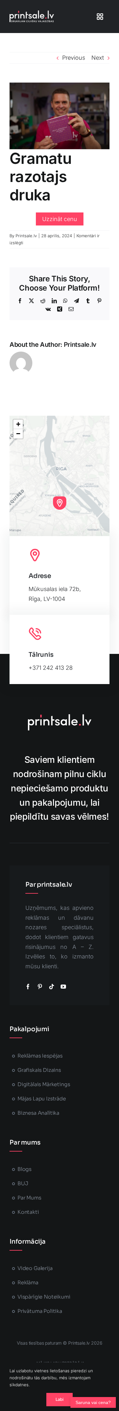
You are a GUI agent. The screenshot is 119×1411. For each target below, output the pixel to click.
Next (97, 57)
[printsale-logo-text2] (32, 13)
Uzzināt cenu (59, 219)
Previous (73, 57)
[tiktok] (51, 986)
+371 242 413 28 (51, 667)
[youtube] (63, 986)
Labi (60, 1399)
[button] (59, 503)
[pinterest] (40, 986)
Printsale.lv (26, 235)
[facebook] (28, 986)
